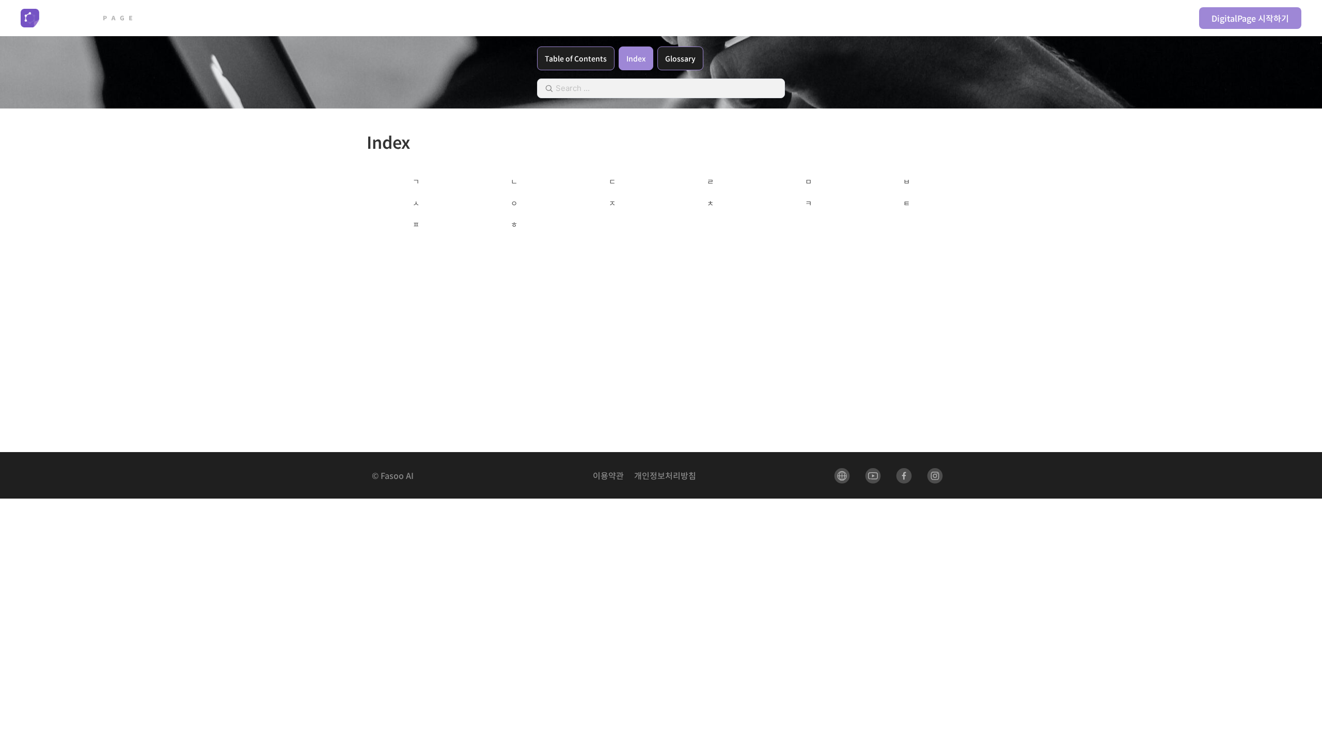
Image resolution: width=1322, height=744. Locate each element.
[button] (829, 18)
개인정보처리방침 (665, 475)
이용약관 (608, 475)
